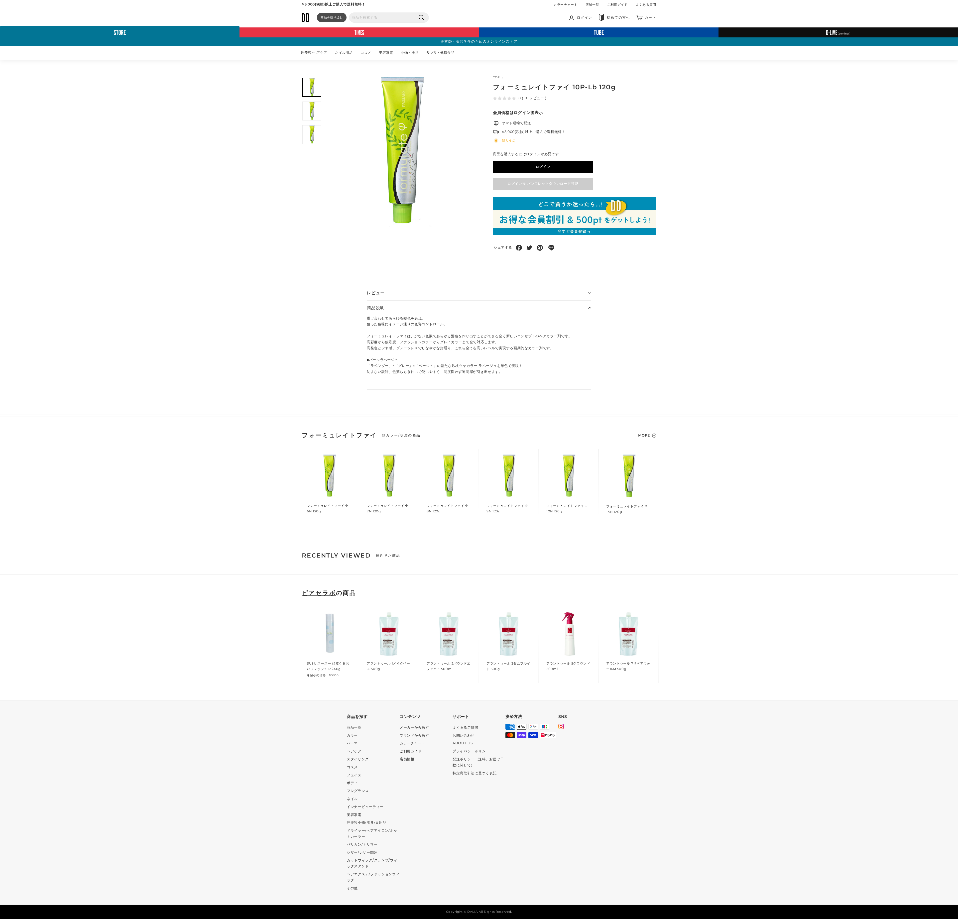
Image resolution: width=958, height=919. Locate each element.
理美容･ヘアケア (314, 52)
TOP (496, 77)
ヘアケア (354, 751)
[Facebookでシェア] (519, 247)
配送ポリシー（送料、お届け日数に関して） (478, 762)
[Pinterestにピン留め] (540, 247)
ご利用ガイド (617, 4)
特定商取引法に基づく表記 (474, 773)
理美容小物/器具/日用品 (366, 822)
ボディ (352, 783)
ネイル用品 (344, 52)
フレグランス (358, 791)
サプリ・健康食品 (440, 52)
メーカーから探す (414, 727)
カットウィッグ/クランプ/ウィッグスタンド (372, 863)
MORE (644, 435)
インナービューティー (365, 806)
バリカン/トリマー (362, 844)
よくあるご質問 (465, 727)
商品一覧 (354, 727)
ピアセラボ (319, 592)
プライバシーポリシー (471, 751)
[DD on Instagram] (561, 727)
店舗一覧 (592, 4)
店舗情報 (407, 759)
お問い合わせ (464, 735)
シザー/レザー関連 (362, 852)
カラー (352, 735)
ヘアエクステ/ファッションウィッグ (373, 877)
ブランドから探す (414, 735)
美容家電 (386, 52)
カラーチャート (566, 4)
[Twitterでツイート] (529, 247)
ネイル (352, 799)
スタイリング (358, 759)
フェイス (354, 775)
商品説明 (375, 307)
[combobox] (389, 18)
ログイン (543, 166)
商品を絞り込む (332, 17)
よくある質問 (646, 4)
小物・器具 (409, 52)
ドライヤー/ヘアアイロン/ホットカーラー (372, 833)
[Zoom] (401, 152)
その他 (352, 888)
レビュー (375, 292)
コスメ (365, 52)
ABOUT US (463, 743)
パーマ (352, 743)
